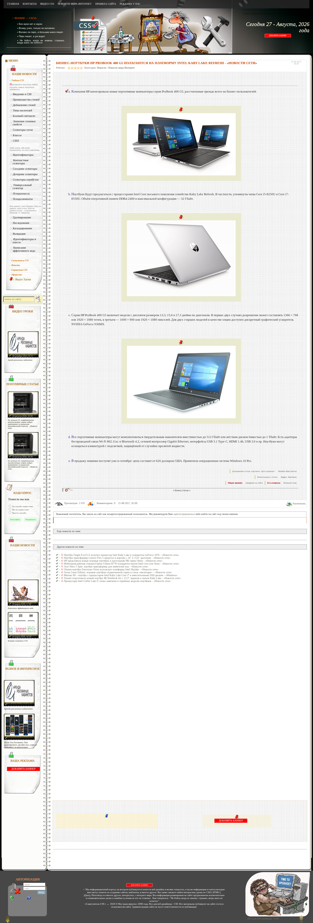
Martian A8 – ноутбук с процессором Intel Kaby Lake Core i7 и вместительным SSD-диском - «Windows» (120, 575)
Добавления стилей (24, 105)
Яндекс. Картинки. (289, 477)
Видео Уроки (23, 279)
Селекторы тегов (23, 129)
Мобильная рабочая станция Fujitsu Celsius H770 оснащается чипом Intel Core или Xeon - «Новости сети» (121, 563)
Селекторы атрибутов (26, 179)
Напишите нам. (290, 483)
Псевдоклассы (21, 193)
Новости (101, 67)
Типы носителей (22, 110)
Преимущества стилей (26, 99)
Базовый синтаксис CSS (18, 641)
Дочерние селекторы (25, 174)
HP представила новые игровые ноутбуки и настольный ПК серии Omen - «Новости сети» (113, 560)
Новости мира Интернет (121, 67)
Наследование (21, 222)
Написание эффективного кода (24, 249)
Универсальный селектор (22, 187)
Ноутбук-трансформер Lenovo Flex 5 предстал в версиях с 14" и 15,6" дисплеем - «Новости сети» (117, 558)
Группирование (22, 217)
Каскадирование (23, 228)
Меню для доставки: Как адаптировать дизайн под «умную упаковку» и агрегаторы (20, 744)
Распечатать (299, 503)
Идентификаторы (23, 154)
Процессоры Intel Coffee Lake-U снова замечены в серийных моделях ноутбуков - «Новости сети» (117, 581)
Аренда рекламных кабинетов (20, 360)
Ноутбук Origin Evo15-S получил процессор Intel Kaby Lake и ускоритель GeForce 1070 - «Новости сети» (121, 555)
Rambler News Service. (287, 471)
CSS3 (16, 140)
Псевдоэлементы (23, 199)
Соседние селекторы (25, 168)
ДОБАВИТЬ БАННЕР (277, 36)
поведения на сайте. (254, 483)
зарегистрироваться (184, 514)
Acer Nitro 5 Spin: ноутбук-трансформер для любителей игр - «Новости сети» (106, 566)
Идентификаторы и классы (24, 241)
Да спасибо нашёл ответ (22, 506)
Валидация (19, 233)
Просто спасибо (19, 513)
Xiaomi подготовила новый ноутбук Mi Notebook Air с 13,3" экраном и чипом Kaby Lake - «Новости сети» (122, 578)
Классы (17, 135)
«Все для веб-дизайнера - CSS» (262, 918)
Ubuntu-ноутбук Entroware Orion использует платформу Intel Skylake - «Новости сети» (111, 569)
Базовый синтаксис (24, 115)
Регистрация (20, 898)
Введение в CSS (22, 94)
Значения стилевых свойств (24, 123)
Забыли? (35, 898)
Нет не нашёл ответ (20, 510)
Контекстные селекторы (20, 162)
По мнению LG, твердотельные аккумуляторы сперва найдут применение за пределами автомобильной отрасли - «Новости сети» (22, 424)
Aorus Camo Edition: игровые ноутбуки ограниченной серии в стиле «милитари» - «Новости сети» (118, 572)
